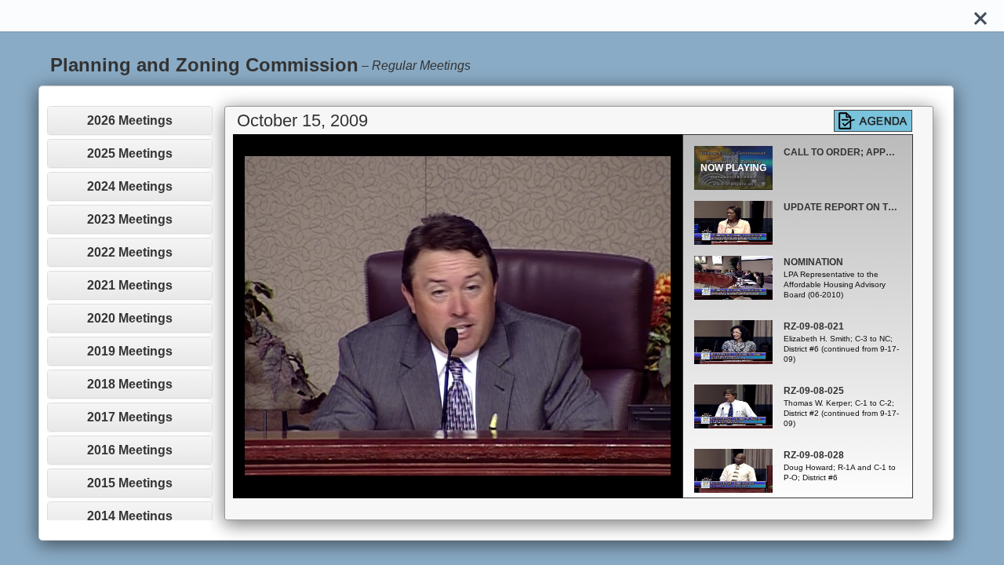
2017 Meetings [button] (130, 417)
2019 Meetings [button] (130, 351)
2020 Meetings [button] (130, 318)
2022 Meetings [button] (130, 252)
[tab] (130, 120)
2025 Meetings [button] (130, 153)
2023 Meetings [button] (130, 219)
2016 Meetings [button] (130, 450)
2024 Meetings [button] (130, 186)
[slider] (440, 486)
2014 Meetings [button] (130, 516)
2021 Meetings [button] (130, 285)
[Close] (980, 15)
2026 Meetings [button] (130, 120)
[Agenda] (873, 121)
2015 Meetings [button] (130, 483)
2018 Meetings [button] (130, 384)
